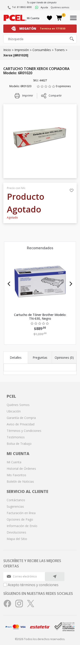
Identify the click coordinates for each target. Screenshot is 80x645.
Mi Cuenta (33, 18)
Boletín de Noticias (20, 481)
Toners (59, 50)
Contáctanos (16, 500)
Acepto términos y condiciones (33, 584)
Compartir (55, 95)
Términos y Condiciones (24, 431)
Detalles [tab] (16, 357)
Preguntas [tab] (40, 357)
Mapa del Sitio (17, 539)
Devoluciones (16, 532)
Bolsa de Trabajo (19, 443)
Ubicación (14, 411)
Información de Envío (22, 526)
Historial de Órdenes (21, 468)
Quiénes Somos (18, 405)
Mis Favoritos (16, 475)
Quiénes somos (60, 7)
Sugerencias (15, 506)
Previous (9, 284)
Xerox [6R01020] (15, 55)
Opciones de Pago (20, 519)
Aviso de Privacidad (20, 424)
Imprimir (27, 95)
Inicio (7, 50)
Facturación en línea (21, 513)
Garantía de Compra (21, 418)
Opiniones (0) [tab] (64, 357)
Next (71, 284)
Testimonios (16, 437)
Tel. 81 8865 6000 (22, 7)
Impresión (21, 50)
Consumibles (41, 50)
